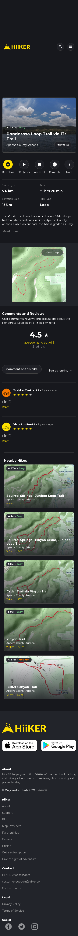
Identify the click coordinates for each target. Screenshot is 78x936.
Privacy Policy (11, 904)
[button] (10, 231)
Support (7, 812)
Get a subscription (14, 852)
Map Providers (11, 826)
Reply (5, 407)
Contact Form (11, 888)
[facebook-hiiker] (8, 926)
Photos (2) (62, 144)
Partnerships (10, 832)
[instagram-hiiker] (34, 926)
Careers (7, 839)
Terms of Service (13, 910)
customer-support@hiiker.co (21, 881)
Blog (5, 819)
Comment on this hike (21, 369)
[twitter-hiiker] (21, 926)
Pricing (6, 846)
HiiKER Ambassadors (16, 875)
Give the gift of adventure (19, 859)
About (6, 806)
